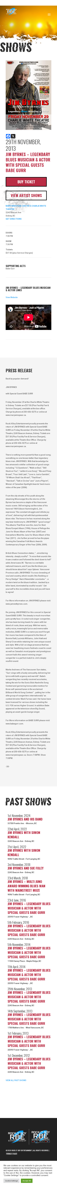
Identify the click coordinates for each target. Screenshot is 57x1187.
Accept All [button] (27, 1181)
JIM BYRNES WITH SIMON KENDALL (24, 834)
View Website (12, 297)
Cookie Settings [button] (11, 1181)
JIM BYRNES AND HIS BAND (25, 819)
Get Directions (14, 219)
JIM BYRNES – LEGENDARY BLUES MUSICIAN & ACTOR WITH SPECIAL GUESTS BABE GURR (29, 908)
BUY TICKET (26, 181)
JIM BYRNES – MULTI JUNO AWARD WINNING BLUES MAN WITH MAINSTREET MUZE (26, 886)
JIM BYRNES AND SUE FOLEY (26, 868)
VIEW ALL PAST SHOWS (16, 1080)
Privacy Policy (11, 1153)
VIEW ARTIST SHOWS (26, 195)
